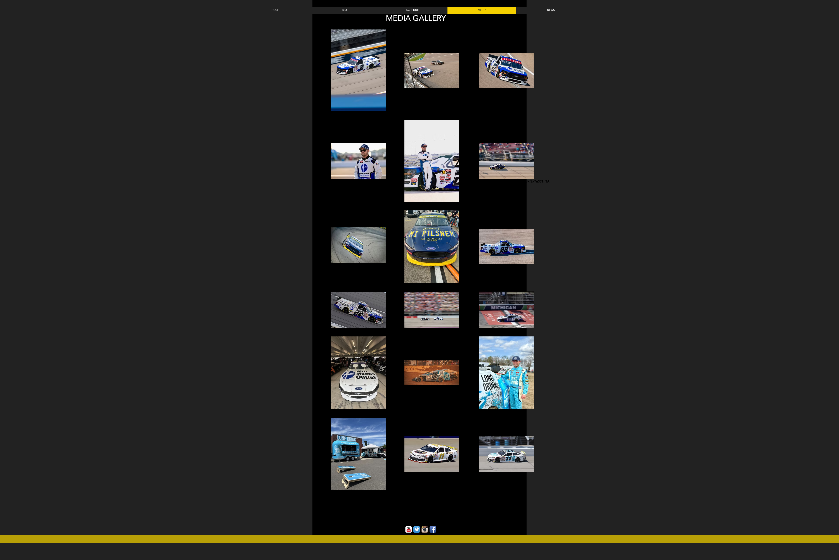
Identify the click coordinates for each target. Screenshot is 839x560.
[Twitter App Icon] (416, 529)
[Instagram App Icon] (424, 529)
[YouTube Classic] (408, 529)
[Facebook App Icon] (433, 529)
